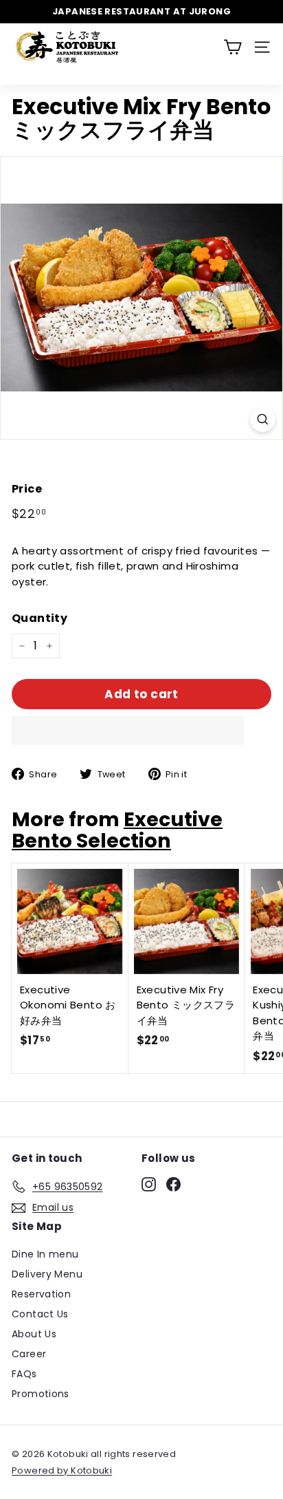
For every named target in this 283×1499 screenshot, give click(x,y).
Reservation (41, 1294)
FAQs (24, 1374)
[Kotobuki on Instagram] (149, 1184)
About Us (34, 1334)
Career (29, 1354)
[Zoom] (262, 419)
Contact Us (40, 1314)
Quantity (39, 618)
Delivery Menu (47, 1274)
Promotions (40, 1394)
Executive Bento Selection (117, 830)
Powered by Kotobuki (62, 1470)
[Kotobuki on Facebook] (173, 1184)
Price (27, 489)
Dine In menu (45, 1254)
